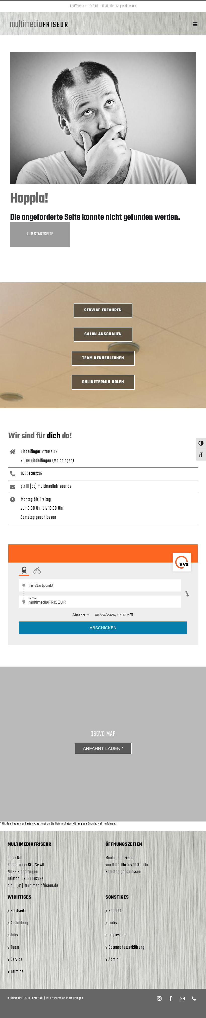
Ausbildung (19, 923)
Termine (17, 971)
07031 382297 (31, 473)
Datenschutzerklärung (126, 947)
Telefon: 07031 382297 (25, 878)
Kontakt (115, 911)
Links (113, 923)
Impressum (118, 935)
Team (15, 947)
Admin (114, 959)
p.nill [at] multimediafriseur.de (46, 486)
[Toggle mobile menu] (195, 24)
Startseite (18, 911)
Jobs (14, 935)
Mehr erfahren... (107, 823)
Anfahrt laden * (103, 748)
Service (17, 959)
